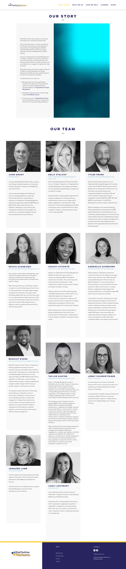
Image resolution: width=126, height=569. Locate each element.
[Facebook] (97, 550)
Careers (58, 558)
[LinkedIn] (94, 550)
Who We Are (59, 550)
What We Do (59, 553)
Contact (58, 561)
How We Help (59, 556)
